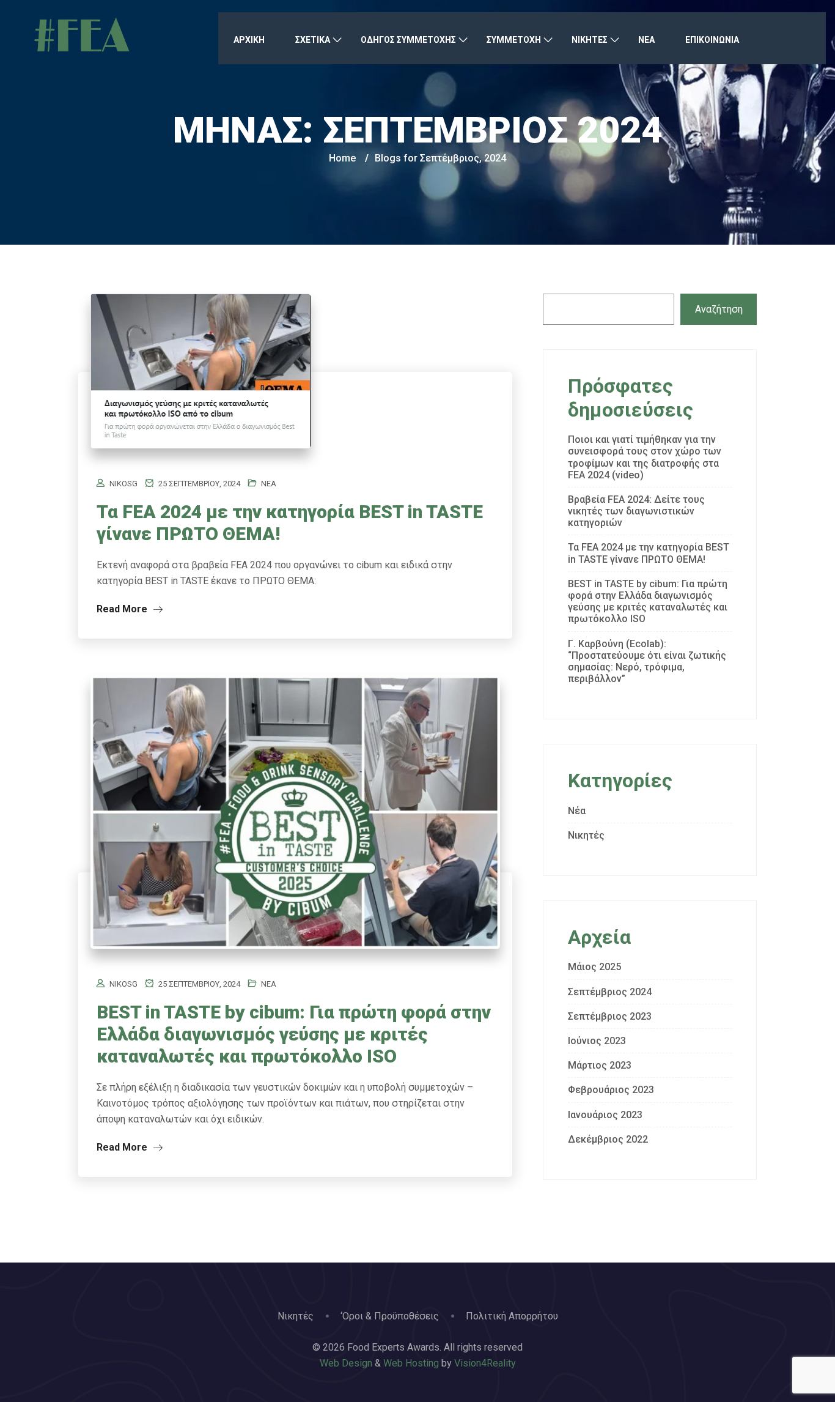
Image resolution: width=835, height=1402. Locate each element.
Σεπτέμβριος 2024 (610, 992)
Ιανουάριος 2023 (605, 1115)
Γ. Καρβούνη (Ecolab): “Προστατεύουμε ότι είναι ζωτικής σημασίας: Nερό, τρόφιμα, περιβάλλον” (647, 661)
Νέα (646, 40)
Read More (123, 609)
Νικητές (586, 835)
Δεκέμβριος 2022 (608, 1139)
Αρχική (249, 40)
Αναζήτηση (719, 309)
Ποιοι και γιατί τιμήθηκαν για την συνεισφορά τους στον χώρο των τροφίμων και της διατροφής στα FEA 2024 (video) (644, 457)
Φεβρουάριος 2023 (611, 1090)
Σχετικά (312, 40)
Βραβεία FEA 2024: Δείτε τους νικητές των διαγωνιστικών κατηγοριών (636, 511)
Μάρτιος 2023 (599, 1065)
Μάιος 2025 (594, 967)
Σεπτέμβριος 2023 (610, 1016)
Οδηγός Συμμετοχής (408, 40)
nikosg (123, 483)
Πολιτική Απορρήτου (512, 1316)
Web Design (346, 1363)
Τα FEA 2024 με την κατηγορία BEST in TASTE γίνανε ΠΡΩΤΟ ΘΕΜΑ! (648, 553)
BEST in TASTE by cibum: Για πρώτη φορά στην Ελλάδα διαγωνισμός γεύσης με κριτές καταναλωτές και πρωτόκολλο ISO (294, 1034)
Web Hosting (411, 1363)
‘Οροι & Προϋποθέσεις (389, 1316)
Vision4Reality (485, 1363)
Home (342, 158)
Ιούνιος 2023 (597, 1041)
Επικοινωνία (712, 40)
